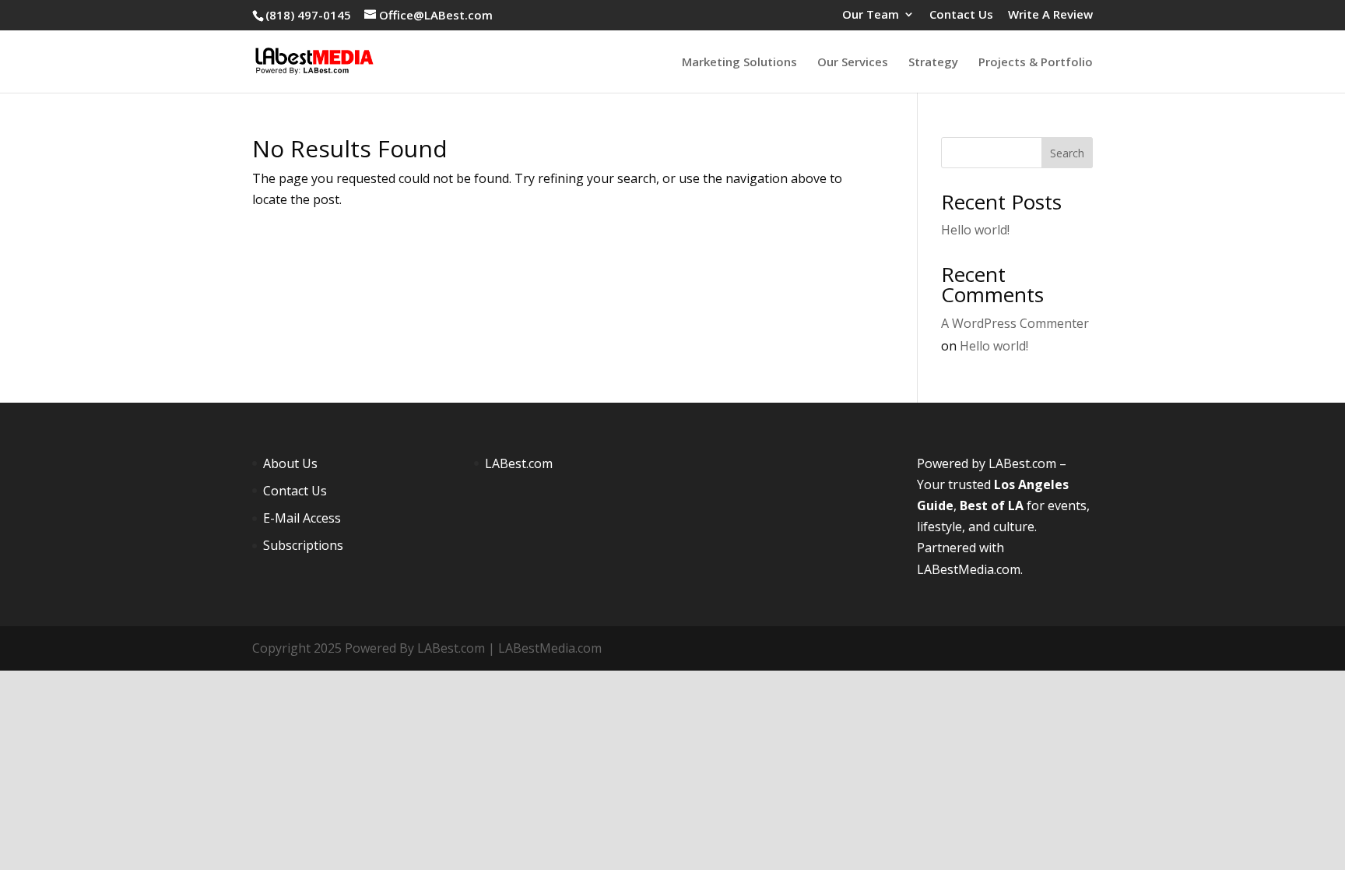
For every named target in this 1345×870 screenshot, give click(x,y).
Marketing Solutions (739, 62)
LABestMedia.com (968, 569)
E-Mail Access (302, 518)
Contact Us (961, 15)
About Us (290, 463)
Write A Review (1050, 15)
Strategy (933, 62)
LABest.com (519, 463)
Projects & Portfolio (1035, 62)
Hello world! (975, 229)
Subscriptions (303, 545)
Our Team (870, 15)
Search (1067, 153)
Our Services (852, 62)
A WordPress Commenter (1015, 323)
